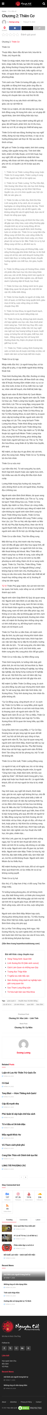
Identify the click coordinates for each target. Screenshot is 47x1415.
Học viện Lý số (12, 1408)
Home (4, 11)
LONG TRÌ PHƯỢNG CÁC (14, 1165)
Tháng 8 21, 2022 (8, 1107)
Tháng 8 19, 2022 (29, 22)
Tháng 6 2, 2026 (10, 1304)
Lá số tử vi (7, 1004)
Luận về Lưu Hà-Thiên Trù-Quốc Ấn (19, 1072)
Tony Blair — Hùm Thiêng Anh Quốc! (19, 1093)
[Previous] (21, 1177)
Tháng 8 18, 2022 (8, 1096)
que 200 (30, 1004)
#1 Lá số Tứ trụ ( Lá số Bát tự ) (26, 1236)
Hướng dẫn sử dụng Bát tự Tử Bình (17, 1301)
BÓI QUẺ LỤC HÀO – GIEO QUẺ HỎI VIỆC (19, 1255)
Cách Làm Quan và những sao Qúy (22, 967)
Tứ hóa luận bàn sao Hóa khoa (21, 992)
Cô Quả (5, 1083)
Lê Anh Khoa (19, 1004)
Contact (38, 1402)
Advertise (13, 1402)
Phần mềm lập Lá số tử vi (24, 1245)
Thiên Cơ (15, 42)
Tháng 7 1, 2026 (10, 1278)
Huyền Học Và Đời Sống (28, 1001)
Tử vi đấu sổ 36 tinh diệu (13, 1124)
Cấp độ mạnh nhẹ (10, 1103)
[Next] (26, 1177)
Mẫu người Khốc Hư (11, 1134)
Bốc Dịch (5, 1364)
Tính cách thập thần (12, 1293)
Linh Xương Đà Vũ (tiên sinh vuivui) (23, 963)
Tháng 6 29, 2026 (10, 1287)
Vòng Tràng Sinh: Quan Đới (19, 959)
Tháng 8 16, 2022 (8, 1086)
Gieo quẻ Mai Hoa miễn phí (24, 1226)
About (4, 1402)
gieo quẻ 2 (11, 1001)
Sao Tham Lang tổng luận (19, 987)
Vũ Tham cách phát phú (13, 1145)
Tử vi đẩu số (12, 11)
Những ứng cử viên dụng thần (15, 1284)
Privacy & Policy (26, 1402)
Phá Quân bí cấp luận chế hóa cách (18, 1114)
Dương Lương (14, 22)
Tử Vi (4, 586)
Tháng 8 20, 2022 (8, 1076)
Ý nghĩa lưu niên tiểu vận (18, 976)
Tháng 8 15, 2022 (8, 1169)
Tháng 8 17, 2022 (8, 1127)
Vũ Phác (5, 1367)
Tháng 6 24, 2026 (10, 1296)
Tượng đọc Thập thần (17, 971)
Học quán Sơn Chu (9, 1361)
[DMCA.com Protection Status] (30, 1408)
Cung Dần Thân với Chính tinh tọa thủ (19, 1155)
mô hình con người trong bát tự (17, 1274)
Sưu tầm (39, 1004)
